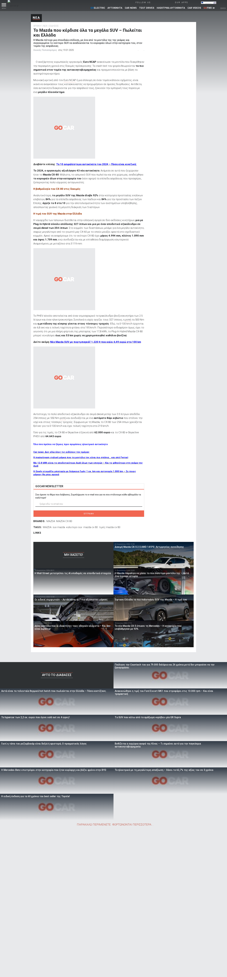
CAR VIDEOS (194, 8)
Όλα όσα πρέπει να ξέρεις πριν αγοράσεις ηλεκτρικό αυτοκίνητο (70, 444)
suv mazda (59, 527)
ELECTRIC (97, 8)
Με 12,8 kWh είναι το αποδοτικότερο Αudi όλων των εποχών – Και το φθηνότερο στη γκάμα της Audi (88, 464)
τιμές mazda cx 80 (109, 527)
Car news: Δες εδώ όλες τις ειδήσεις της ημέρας (61, 452)
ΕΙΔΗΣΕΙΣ (54, 25)
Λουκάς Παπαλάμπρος (45, 50)
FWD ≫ (209, 8)
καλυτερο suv (74, 527)
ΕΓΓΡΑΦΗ (89, 514)
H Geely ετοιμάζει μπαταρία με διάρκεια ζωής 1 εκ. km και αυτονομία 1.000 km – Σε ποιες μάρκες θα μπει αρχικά (84, 473)
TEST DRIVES (146, 8)
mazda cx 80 (90, 527)
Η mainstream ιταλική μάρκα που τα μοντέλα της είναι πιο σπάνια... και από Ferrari (80, 457)
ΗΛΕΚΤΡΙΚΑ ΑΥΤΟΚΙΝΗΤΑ (171, 8)
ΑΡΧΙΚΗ (37, 25)
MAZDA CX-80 (64, 521)
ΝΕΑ (36, 18)
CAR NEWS (131, 8)
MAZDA (50, 521)
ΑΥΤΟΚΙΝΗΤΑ (114, 8)
